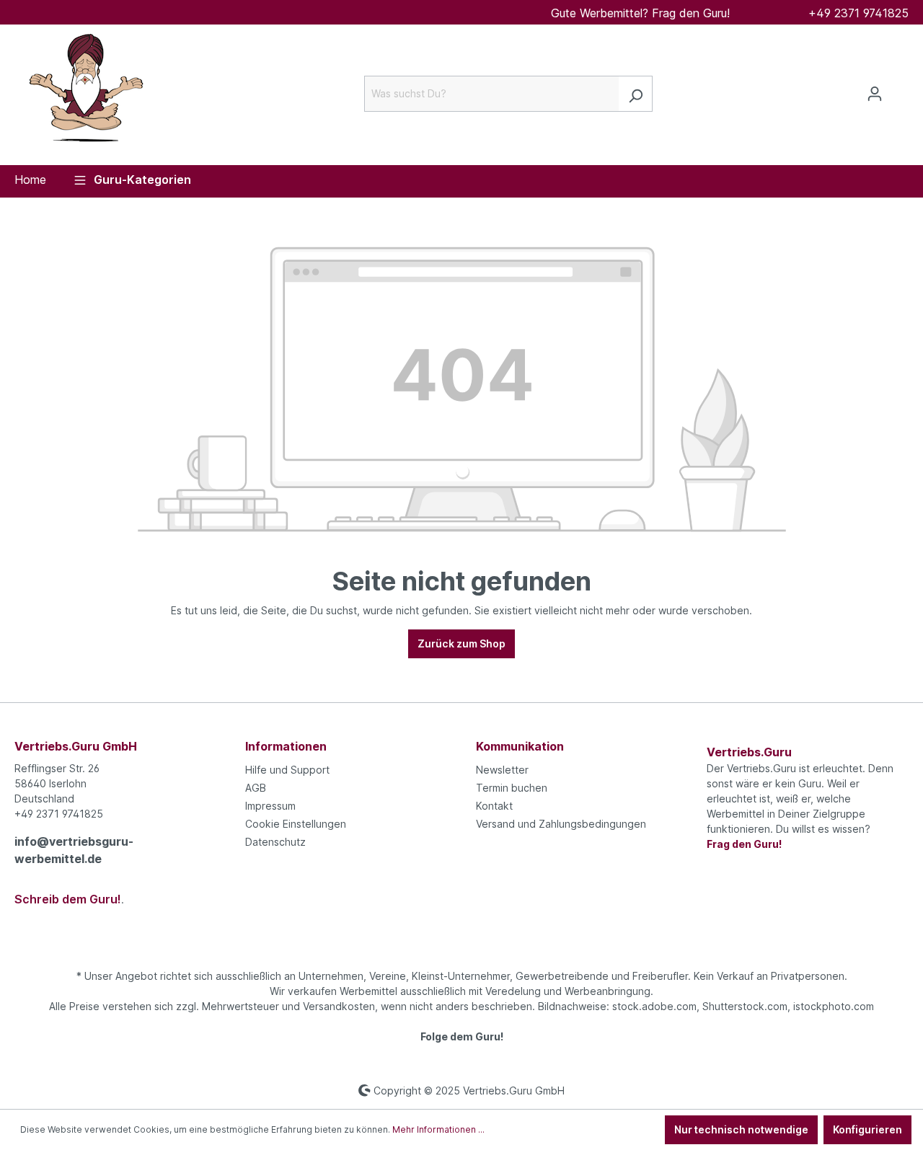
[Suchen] (636, 94)
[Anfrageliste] (900, 88)
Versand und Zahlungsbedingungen (561, 824)
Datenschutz (275, 842)
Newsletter (502, 770)
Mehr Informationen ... (438, 1129)
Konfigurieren (867, 1129)
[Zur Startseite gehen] (86, 91)
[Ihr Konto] (874, 93)
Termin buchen (511, 788)
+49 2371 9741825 (858, 13)
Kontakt (494, 806)
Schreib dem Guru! (67, 899)
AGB (255, 788)
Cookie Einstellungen (295, 824)
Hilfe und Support (287, 770)
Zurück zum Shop (461, 643)
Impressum (270, 806)
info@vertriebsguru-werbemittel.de (73, 850)
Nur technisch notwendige (741, 1129)
